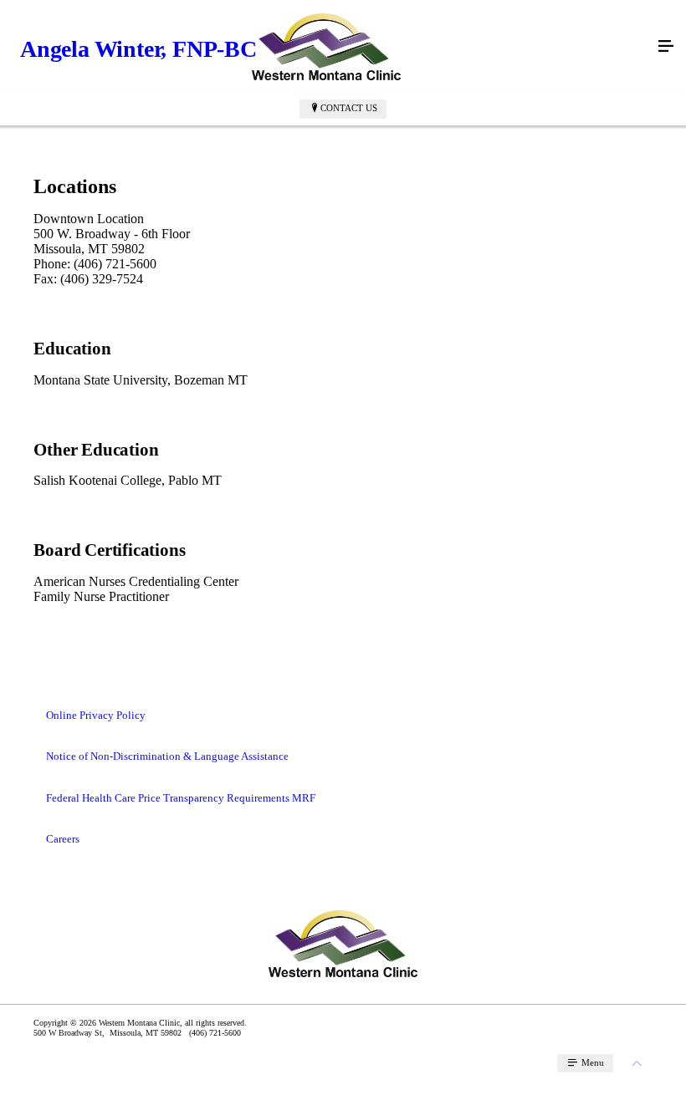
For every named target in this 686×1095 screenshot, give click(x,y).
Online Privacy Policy (96, 715)
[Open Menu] (666, 47)
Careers (62, 839)
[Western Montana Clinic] (326, 46)
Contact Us (348, 108)
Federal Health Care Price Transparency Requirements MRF (180, 798)
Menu (591, 1062)
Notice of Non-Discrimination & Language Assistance (167, 756)
